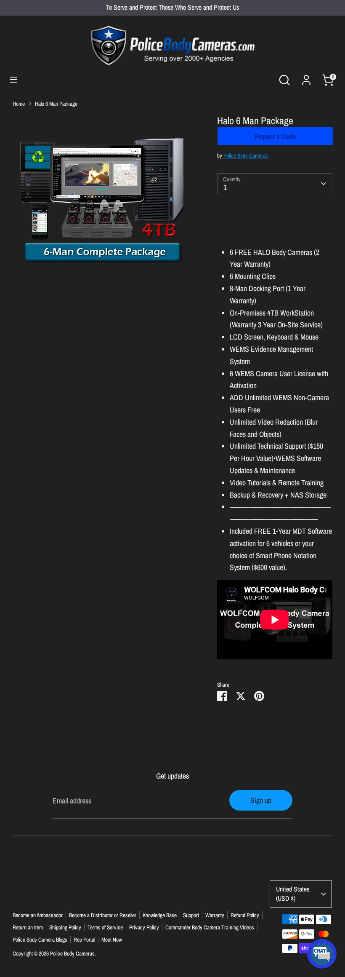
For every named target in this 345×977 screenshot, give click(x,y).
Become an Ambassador (38, 915)
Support (191, 915)
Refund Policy (245, 915)
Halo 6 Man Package (56, 103)
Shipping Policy (65, 927)
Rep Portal (84, 939)
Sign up (260, 800)
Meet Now (111, 939)
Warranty (214, 915)
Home (19, 103)
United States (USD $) (292, 894)
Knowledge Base (160, 915)
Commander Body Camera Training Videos (209, 927)
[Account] (306, 77)
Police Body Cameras (245, 155)
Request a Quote (275, 136)
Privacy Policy (144, 927)
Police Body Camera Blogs (40, 939)
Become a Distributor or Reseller (102, 915)
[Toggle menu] (13, 79)
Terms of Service (105, 927)
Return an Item (28, 927)
